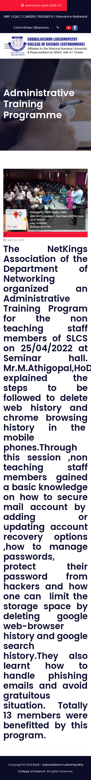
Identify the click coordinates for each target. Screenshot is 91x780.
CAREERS (29, 16)
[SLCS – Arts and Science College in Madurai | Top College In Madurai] (48, 46)
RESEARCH (45, 16)
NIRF (7, 16)
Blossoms (41, 27)
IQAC (16, 16)
